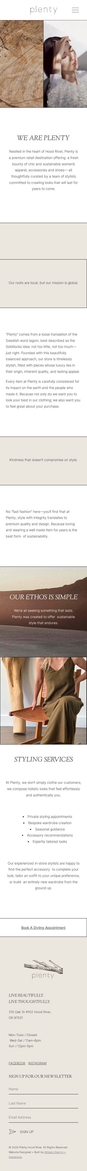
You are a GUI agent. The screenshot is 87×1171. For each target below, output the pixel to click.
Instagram (37, 1063)
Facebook (17, 1063)
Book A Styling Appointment (43, 927)
